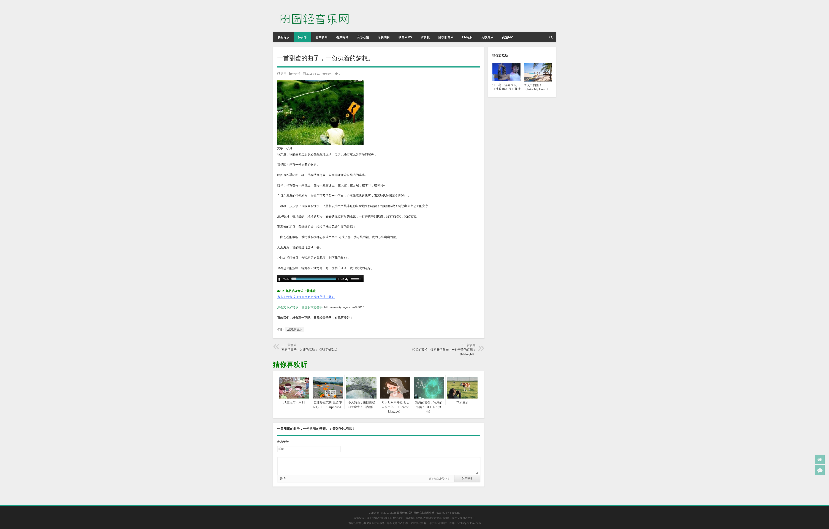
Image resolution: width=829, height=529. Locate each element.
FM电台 (467, 37)
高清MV (507, 37)
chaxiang (454, 512)
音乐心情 (363, 37)
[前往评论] (820, 470)
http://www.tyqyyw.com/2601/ (344, 307)
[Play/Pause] (279, 279)
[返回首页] (820, 459)
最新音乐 (283, 37)
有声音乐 (322, 37)
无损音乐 (487, 37)
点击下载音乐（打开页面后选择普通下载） (306, 297)
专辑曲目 (384, 37)
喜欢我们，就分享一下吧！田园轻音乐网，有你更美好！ (315, 317)
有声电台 (342, 37)
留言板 (425, 37)
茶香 (283, 73)
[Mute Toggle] (346, 279)
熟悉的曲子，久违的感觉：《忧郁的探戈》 (310, 349)
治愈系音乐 (294, 329)
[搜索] (551, 37)
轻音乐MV (405, 37)
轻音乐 (302, 37)
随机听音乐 (446, 37)
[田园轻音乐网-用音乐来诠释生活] (317, 6)
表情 (283, 478)
